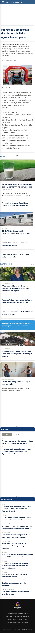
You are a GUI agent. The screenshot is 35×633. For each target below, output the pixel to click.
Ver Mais (33, 157)
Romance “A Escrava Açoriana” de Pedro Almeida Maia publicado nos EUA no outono (17, 302)
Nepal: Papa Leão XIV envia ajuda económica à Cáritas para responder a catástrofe (16, 546)
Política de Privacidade (13, 623)
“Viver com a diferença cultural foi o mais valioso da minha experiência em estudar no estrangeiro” (16, 288)
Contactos (26, 616)
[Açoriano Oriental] (17, 609)
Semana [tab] (17, 434)
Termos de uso (22, 619)
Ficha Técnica (12, 619)
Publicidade (9, 616)
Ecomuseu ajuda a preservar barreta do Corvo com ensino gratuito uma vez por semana (17, 354)
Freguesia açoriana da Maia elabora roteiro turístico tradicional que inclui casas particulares (15, 205)
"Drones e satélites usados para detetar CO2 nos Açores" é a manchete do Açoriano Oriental (16, 451)
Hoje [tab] (7, 434)
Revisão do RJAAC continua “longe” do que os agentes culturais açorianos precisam (16, 326)
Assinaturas (24, 623)
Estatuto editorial (23, 613)
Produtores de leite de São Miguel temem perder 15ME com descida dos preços (17, 186)
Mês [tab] (28, 434)
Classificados (18, 616)
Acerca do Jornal (12, 613)
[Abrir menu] (2, 2)
